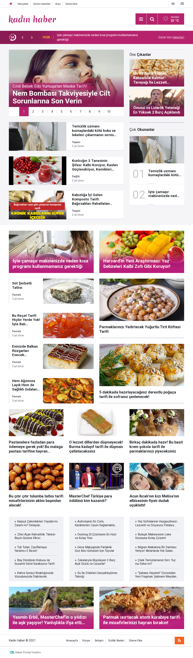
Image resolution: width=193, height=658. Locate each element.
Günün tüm (171, 37)
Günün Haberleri (42, 3)
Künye (86, 640)
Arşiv (58, 3)
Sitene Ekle (71, 3)
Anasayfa (72, 640)
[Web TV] (173, 3)
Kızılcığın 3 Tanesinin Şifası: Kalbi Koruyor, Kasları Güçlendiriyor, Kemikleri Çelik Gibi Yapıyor (98, 37)
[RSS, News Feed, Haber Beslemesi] (179, 640)
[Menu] (141, 19)
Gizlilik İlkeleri (116, 640)
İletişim (99, 640)
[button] (24, 111)
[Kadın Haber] (32, 18)
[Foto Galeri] (182, 3)
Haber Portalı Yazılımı (28, 652)
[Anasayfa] (11, 3)
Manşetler (23, 3)
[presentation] (22, 37)
